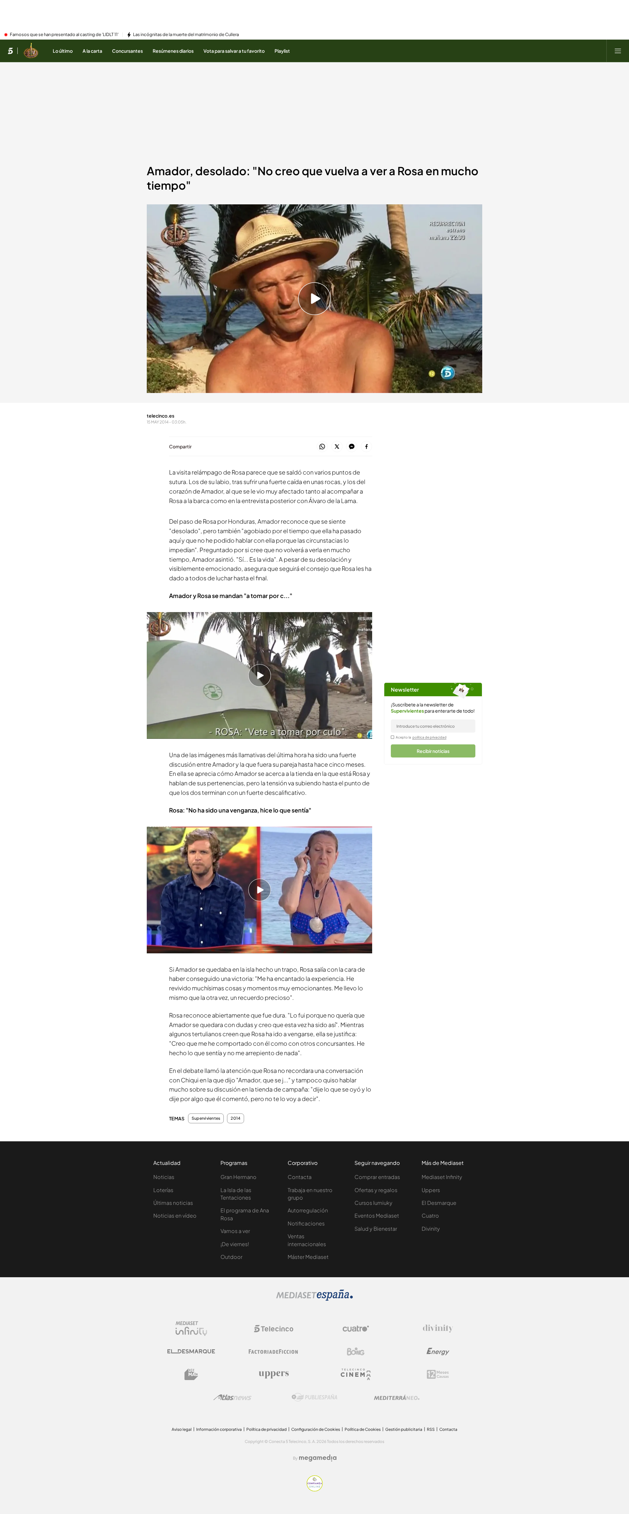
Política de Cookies (363, 1429)
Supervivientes (206, 1118)
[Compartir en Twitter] (337, 447)
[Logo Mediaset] (314, 1298)
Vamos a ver (235, 1230)
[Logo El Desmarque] (191, 1351)
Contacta (300, 1176)
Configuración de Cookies (315, 1429)
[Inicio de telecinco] (10, 50)
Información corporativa (219, 1429)
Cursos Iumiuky (373, 1202)
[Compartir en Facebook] (366, 447)
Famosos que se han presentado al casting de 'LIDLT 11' (64, 34)
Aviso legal (182, 1429)
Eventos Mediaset (376, 1215)
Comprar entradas (377, 1176)
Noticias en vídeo (175, 1215)
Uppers (431, 1190)
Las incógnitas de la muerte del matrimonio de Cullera (186, 34)
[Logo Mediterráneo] (397, 1397)
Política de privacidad (266, 1429)
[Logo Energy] (438, 1351)
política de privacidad (429, 737)
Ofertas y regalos (375, 1190)
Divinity (431, 1228)
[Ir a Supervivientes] (31, 51)
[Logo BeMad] (191, 1374)
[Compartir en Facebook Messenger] (351, 447)
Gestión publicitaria (403, 1429)
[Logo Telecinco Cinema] (356, 1374)
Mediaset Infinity (442, 1176)
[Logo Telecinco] (273, 1328)
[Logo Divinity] (438, 1328)
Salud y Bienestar (375, 1228)
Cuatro (430, 1215)
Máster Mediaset (308, 1256)
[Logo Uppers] (273, 1374)
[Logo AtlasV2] (232, 1397)
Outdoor (231, 1256)
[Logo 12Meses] (438, 1374)
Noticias (163, 1176)
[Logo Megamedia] (317, 1458)
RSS (431, 1429)
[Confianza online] (315, 1489)
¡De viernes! (234, 1244)
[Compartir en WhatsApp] (322, 447)
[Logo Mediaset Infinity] (191, 1328)
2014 (235, 1118)
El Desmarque (439, 1202)
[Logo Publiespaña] (314, 1397)
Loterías (163, 1190)
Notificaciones (306, 1223)
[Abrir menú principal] (618, 50)
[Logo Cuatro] (356, 1328)
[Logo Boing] (356, 1351)
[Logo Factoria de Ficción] (273, 1351)
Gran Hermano (238, 1176)
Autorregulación (308, 1210)
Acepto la (421, 737)
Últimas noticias (173, 1202)
